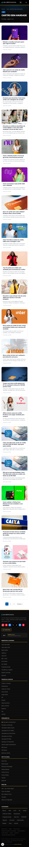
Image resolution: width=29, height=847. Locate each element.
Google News (7, 629)
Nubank (3, 700)
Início (3, 9)
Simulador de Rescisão (7, 725)
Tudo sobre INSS (6, 644)
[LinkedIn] (20, 625)
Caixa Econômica (6, 703)
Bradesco (4, 708)
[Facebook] (9, 625)
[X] (13, 625)
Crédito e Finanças (6, 683)
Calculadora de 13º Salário (8, 730)
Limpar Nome (5, 694)
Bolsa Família (5, 650)
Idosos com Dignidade (7, 799)
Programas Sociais (6, 667)
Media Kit (4, 780)
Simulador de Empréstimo (8, 741)
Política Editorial (5, 769)
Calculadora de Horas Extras (8, 733)
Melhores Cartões (6, 753)
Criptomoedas (20, 820)
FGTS (15, 810)
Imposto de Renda (6, 672)
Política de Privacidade (7, 766)
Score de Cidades (6, 791)
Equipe (10, 828)
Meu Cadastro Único (6, 794)
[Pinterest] (23, 625)
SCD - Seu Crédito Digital (8, 788)
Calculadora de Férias (7, 736)
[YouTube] (6, 625)
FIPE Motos (4, 750)
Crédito (24, 810)
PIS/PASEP (23, 817)
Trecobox (4, 797)
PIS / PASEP (4, 664)
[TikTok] (16, 625)
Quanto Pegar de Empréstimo (9, 744)
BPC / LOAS (4, 658)
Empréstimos (5, 686)
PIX (2, 697)
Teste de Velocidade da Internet (8, 834)
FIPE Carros (4, 747)
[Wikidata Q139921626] (21, 838)
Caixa (10, 823)
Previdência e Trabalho (7, 669)
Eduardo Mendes (17, 844)
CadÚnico (4, 653)
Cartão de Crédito (6, 689)
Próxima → (20, 604)
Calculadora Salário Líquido (8, 727)
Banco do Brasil (5, 705)
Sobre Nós (4, 761)
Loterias (3, 714)
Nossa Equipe (5, 763)
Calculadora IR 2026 (6, 739)
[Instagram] (3, 625)
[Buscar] (26, 2)
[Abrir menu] (20, 2)
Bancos (4, 810)
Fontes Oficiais (5, 775)
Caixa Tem (4, 655)
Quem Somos (4, 828)
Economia (12, 820)
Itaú (2, 711)
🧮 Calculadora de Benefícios (9, 722)
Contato (3, 777)
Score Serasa (5, 691)
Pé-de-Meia (4, 661)
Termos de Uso (5, 772)
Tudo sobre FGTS (6, 647)
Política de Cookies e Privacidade (9, 830)
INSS (10, 810)
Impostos (4, 675)
